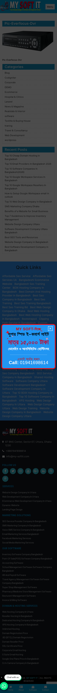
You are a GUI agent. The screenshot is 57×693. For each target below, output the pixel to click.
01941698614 (28, 362)
